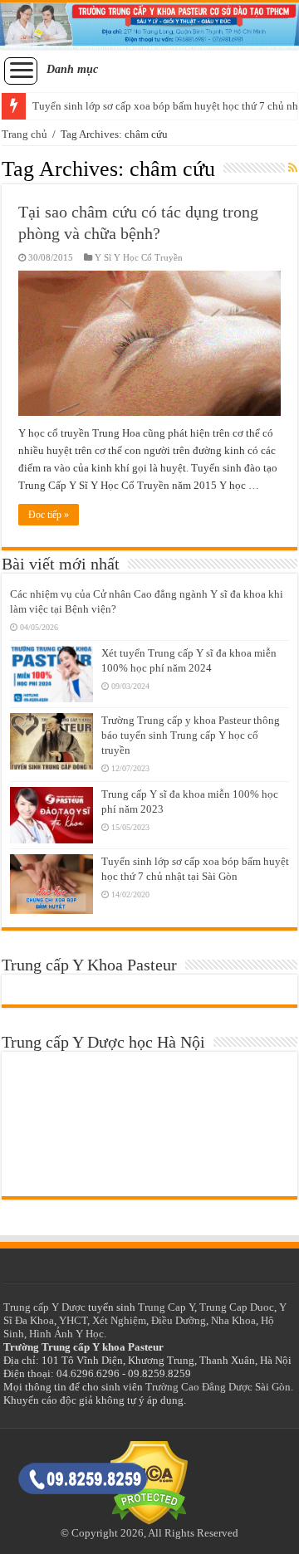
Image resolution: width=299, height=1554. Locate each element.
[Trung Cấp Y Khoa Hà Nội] (149, 25)
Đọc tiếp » (48, 514)
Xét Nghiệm (119, 1320)
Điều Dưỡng (178, 1320)
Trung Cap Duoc (236, 1307)
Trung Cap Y (166, 1307)
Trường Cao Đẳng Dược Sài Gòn (218, 1387)
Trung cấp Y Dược (44, 1307)
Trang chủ (24, 134)
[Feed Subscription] (292, 168)
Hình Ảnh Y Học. (67, 1333)
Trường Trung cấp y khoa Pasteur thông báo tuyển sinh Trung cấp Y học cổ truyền (190, 735)
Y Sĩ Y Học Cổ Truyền (139, 257)
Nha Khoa (233, 1320)
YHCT (73, 1320)
